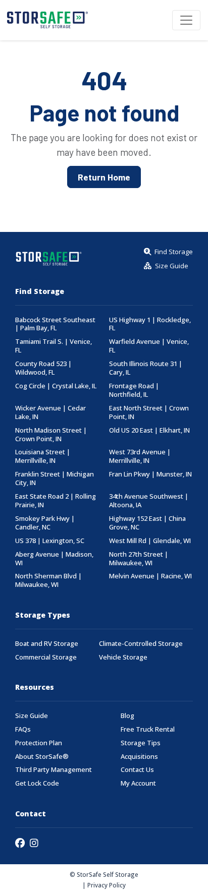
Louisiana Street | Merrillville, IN (42, 456)
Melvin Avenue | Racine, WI (150, 576)
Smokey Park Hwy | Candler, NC (45, 522)
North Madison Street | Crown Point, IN (51, 434)
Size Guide (31, 715)
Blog (127, 715)
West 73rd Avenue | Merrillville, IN (140, 456)
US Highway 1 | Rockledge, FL (150, 324)
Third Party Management (53, 769)
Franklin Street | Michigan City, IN (54, 478)
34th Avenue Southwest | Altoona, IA (148, 500)
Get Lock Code (37, 783)
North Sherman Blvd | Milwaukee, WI (48, 580)
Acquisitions (139, 756)
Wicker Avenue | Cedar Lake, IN (50, 412)
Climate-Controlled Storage (141, 643)
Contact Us (137, 769)
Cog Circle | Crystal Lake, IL (55, 386)
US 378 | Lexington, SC (49, 540)
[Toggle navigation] (186, 20)
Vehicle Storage (123, 657)
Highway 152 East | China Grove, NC (147, 522)
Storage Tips (141, 743)
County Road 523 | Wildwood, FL (43, 368)
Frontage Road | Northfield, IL (134, 390)
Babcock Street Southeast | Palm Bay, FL (55, 324)
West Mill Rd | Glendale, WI (150, 540)
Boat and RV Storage (46, 643)
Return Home (104, 177)
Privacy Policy (106, 885)
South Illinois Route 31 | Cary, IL (145, 368)
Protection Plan (38, 743)
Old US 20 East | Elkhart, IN (149, 430)
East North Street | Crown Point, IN (149, 412)
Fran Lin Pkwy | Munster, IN (150, 474)
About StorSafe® (42, 756)
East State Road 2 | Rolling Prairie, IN (55, 500)
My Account (138, 783)
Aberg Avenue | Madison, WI (54, 558)
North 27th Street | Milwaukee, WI (138, 558)
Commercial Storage (46, 657)
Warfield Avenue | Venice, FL (149, 345)
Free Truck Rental (148, 729)
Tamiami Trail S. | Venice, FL (53, 345)
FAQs (23, 729)
